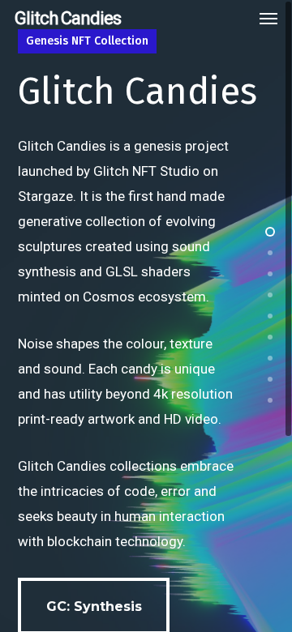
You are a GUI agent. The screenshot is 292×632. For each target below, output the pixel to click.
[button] (268, 19)
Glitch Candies (68, 19)
